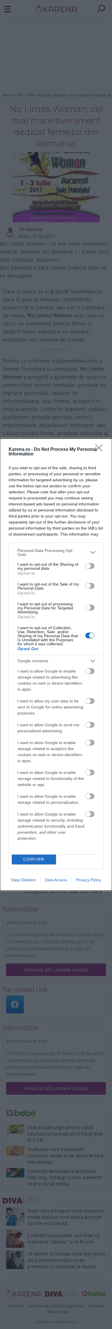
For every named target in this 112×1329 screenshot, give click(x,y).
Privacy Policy (88, 880)
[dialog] (56, 665)
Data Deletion (23, 880)
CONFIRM (34, 859)
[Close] (100, 449)
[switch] (89, 566)
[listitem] (56, 552)
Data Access (56, 880)
